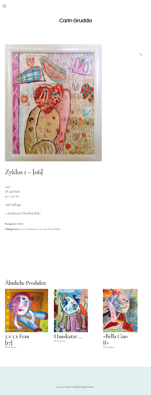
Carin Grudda (75, 20)
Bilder (20, 223)
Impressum (87, 386)
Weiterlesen (10, 347)
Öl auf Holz (54, 229)
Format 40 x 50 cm (37, 229)
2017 (23, 229)
